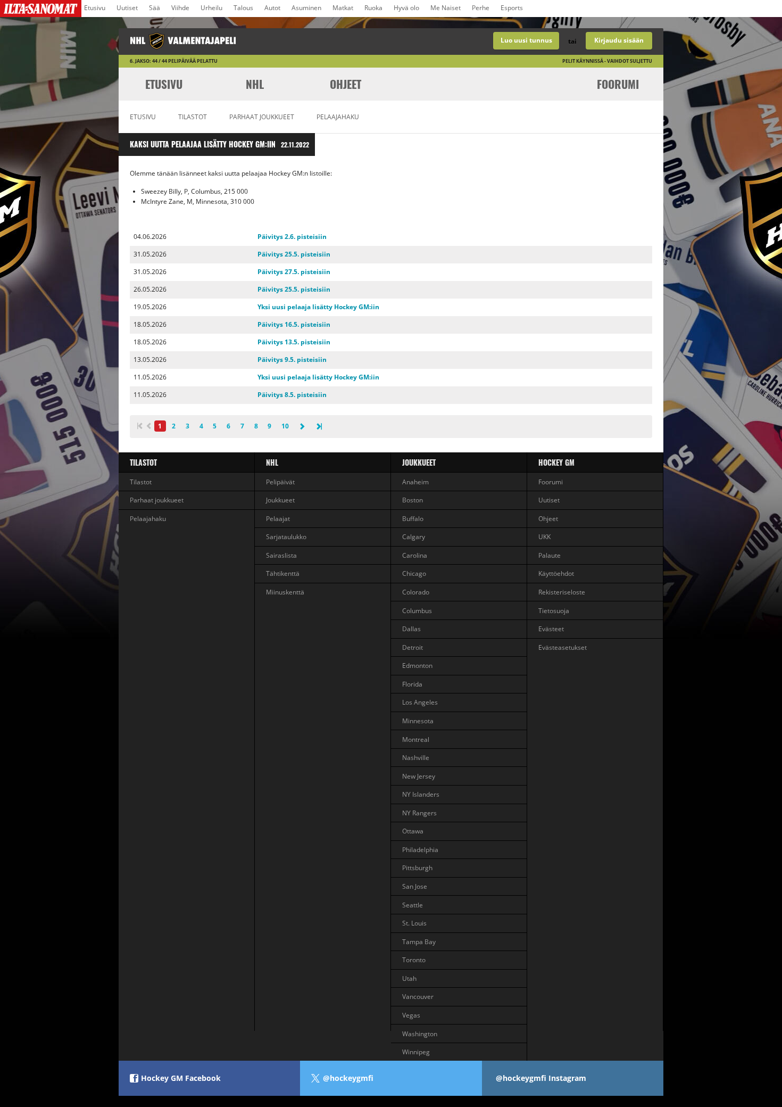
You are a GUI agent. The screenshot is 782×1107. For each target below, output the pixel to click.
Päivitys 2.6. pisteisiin (292, 236)
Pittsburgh (417, 867)
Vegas (411, 1015)
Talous (243, 7)
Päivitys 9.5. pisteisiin (292, 359)
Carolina (414, 555)
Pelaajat (278, 518)
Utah (409, 978)
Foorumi (618, 84)
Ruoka (373, 7)
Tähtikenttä (283, 573)
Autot (272, 7)
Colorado (415, 592)
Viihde (180, 7)
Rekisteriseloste (561, 592)
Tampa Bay (419, 941)
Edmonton (417, 665)
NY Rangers (419, 812)
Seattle (412, 905)
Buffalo (412, 518)
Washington (419, 1033)
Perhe (480, 7)
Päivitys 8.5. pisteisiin (292, 394)
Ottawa (412, 831)
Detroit (412, 647)
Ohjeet (345, 84)
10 (285, 426)
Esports (512, 7)
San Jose (414, 886)
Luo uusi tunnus (526, 40)
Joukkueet (280, 500)
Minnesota (418, 720)
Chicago (414, 573)
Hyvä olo (406, 7)
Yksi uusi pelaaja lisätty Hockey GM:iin (318, 306)
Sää (154, 7)
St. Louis (414, 923)
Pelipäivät (280, 481)
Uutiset (127, 7)
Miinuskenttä (285, 592)
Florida (412, 684)
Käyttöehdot (556, 573)
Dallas (411, 628)
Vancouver (418, 996)
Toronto (414, 959)
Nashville (415, 757)
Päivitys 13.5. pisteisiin (293, 341)
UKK (544, 536)
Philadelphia (420, 849)
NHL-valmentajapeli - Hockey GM (255, 41)
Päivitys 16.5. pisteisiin (293, 324)
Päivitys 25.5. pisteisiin (293, 254)
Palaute (549, 555)
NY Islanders (420, 794)
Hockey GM (556, 462)
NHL (255, 84)
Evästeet (551, 628)
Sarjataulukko (286, 536)
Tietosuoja (553, 610)
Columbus (417, 610)
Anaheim (415, 481)
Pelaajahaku (338, 116)
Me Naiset (445, 7)
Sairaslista (281, 555)
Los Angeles (420, 702)
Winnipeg (416, 1051)
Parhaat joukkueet (261, 116)
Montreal (415, 739)
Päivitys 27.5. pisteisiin (293, 271)
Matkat (342, 7)
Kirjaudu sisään (619, 40)
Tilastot (192, 116)
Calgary (413, 536)
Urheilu (211, 7)
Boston (412, 500)
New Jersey (418, 776)
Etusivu (94, 7)
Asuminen (306, 7)
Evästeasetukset (562, 647)
